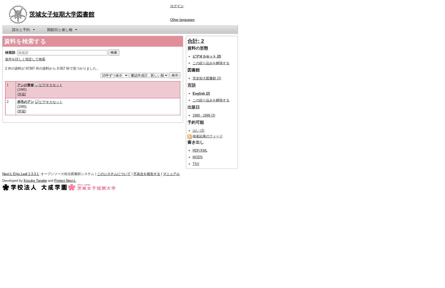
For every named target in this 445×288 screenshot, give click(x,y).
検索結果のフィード (208, 136)
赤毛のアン (25, 102)
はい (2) (198, 131)
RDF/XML (200, 150)
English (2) (201, 93)
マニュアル (171, 174)
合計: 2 (195, 41)
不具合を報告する (146, 174)
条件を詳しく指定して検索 (25, 59)
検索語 (10, 52)
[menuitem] (23, 30)
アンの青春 (25, 85)
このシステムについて (114, 174)
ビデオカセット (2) (207, 56)
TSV (196, 164)
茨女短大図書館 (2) (207, 78)
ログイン (177, 6)
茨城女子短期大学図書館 (62, 14)
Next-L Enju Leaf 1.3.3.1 (20, 174)
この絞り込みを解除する (211, 63)
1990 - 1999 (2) (204, 115)
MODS (198, 157)
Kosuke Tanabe (35, 181)
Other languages (182, 20)
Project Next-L (65, 181)
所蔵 (21, 94)
